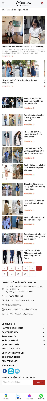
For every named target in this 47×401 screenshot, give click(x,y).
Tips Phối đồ (23, 10)
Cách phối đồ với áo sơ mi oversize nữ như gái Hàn (34, 203)
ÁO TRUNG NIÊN (9, 336)
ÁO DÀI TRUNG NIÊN (11, 349)
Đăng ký (39, 382)
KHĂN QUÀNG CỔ (10, 340)
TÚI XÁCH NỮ (8, 365)
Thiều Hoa (6, 10)
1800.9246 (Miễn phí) (14, 296)
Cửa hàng (6, 398)
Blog (14, 10)
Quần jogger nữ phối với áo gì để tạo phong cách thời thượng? (34, 236)
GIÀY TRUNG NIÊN (10, 361)
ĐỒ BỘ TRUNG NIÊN (11, 357)
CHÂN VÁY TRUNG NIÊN (13, 353)
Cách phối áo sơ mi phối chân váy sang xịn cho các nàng (34, 167)
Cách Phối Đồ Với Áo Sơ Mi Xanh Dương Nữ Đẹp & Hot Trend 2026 (34, 151)
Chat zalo (18, 398)
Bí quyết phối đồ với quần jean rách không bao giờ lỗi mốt (33, 101)
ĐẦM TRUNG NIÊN (10, 332)
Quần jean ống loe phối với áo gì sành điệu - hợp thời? (34, 117)
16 (25, 274)
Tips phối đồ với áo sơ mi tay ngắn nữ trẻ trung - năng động (34, 186)
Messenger (29, 398)
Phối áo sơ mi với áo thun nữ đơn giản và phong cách (33, 134)
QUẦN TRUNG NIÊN (10, 345)
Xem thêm (6, 56)
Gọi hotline (41, 398)
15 (18, 274)
